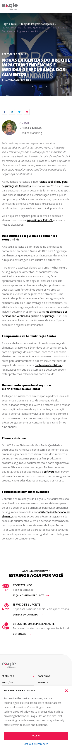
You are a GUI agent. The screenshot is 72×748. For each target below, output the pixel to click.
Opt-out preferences (36, 744)
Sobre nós (44, 676)
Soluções (7, 683)
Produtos (8, 676)
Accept (36, 736)
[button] (66, 691)
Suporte (43, 683)
